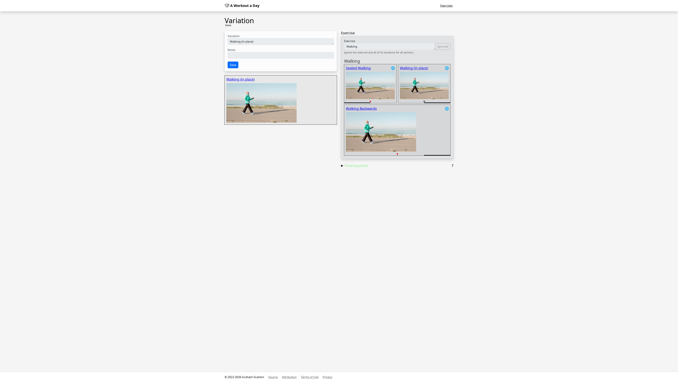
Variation (234, 36)
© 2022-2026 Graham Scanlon (244, 377)
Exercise (349, 41)
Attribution (289, 377)
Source (273, 377)
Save (233, 65)
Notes (232, 50)
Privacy (327, 377)
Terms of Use (310, 377)
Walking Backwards (361, 108)
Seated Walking (358, 68)
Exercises (446, 6)
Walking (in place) (240, 79)
